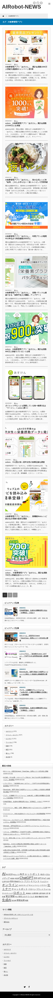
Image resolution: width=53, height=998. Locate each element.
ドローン (32, 889)
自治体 (14, 900)
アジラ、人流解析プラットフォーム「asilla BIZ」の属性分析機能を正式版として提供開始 (33, 692)
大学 (46, 893)
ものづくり (9, 731)
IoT (44, 878)
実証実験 (10, 896)
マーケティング (7, 893)
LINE (48, 878)
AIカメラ (16, 874)
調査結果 (21, 900)
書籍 (36, 897)
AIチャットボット (30, 874)
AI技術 (12, 878)
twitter (37, 3)
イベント (35, 881)
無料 (46, 896)
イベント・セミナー (12, 735)
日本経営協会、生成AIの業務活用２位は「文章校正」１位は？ (33, 611)
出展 (40, 893)
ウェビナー (44, 881)
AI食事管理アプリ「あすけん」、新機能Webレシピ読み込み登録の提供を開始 (26, 517)
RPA (12, 881)
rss (34, 3)
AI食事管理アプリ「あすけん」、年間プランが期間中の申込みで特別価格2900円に (26, 237)
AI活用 (17, 878)
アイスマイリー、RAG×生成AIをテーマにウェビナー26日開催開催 (24, 813)
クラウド (43, 885)
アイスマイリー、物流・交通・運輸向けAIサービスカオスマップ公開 (25, 807)
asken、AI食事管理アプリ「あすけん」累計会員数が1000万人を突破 (26, 124)
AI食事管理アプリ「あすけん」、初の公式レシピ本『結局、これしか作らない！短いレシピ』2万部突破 (26, 181)
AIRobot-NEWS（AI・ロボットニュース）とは (18, 914)
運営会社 (6, 922)
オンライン (10, 885)
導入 (16, 896)
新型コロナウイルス (26, 896)
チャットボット (20, 889)
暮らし (16, 64)
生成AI (6, 900)
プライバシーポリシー (11, 918)
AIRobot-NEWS (24, 994)
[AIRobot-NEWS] (21, 7)
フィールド (9, 742)
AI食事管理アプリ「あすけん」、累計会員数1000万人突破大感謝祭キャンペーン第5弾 (26, 68)
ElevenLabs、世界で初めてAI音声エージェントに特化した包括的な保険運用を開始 (33, 674)
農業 (26, 900)
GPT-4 (40, 878)
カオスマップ (24, 885)
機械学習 (41, 896)
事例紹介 (29, 893)
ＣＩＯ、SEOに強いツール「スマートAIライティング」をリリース (24, 838)
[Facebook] (29, 986)
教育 (7, 749)
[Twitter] (24, 986)
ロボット (19, 892)
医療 (7, 746)
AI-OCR (9, 874)
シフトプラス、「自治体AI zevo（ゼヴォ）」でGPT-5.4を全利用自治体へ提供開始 (33, 656)
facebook (41, 3)
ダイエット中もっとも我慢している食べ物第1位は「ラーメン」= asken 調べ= (25, 407)
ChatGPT (26, 878)
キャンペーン (34, 885)
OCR (8, 881)
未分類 (8, 757)
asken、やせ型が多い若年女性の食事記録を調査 (25, 462)
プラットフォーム (43, 889)
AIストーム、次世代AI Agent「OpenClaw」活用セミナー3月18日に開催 (33, 638)
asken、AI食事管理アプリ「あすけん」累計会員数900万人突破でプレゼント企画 (26, 350)
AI (4, 874)
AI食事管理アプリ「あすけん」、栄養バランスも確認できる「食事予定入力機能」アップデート (26, 294)
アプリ (27, 881)
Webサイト (19, 881)
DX (35, 878)
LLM (4, 881)
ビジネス (8, 738)
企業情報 (35, 893)
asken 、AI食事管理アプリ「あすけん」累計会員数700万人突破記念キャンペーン (26, 574)
